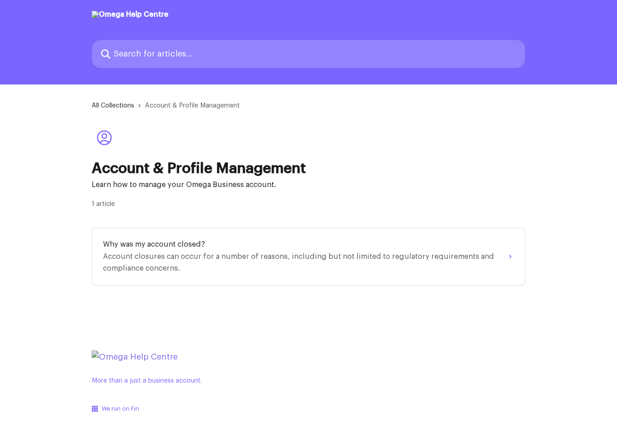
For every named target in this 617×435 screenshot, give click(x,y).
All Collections (113, 106)
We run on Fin (120, 409)
